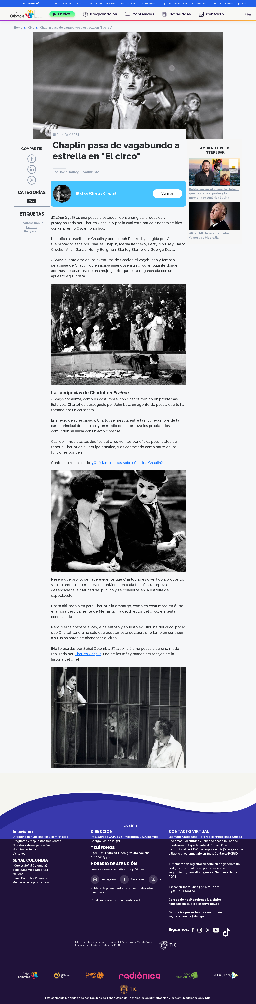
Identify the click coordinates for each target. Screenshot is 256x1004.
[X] (31, 180)
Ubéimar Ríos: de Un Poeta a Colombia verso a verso (83, 3)
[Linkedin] (31, 169)
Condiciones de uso (104, 900)
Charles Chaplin (31, 223)
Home (18, 27)
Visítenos (19, 853)
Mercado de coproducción (31, 882)
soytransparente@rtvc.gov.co (189, 916)
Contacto (215, 14)
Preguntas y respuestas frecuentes (37, 841)
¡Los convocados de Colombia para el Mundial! (192, 3)
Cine (31, 27)
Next (250, 4)
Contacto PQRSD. (227, 853)
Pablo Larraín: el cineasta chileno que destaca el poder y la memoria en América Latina (214, 193)
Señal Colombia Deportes (30, 869)
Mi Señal (18, 874)
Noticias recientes (25, 849)
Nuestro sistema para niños (31, 845)
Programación (103, 14)
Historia (31, 227)
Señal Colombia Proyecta (30, 878)
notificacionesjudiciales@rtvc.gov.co (194, 903)
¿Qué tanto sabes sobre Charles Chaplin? (127, 463)
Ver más (167, 193)
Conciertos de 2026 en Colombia (140, 3)
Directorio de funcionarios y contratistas (40, 836)
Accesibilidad (130, 900)
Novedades (180, 14)
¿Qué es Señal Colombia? (30, 865)
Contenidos (143, 14)
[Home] (28, 14)
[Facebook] (31, 158)
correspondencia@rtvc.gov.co (219, 849)
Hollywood (31, 231)
